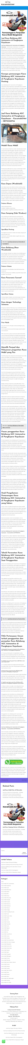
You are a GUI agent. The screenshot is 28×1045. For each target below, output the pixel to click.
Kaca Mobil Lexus (5, 936)
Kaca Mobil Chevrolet (6, 897)
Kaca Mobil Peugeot (6, 954)
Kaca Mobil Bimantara (6, 889)
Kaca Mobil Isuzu (5, 925)
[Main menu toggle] (25, 3)
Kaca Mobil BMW (5, 891)
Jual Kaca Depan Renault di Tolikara (9, 862)
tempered (3, 271)
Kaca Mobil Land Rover (6, 934)
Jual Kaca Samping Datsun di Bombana (13, 827)
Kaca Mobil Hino (5, 919)
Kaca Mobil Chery (5, 895)
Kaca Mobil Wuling (5, 980)
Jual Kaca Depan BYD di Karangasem (9, 870)
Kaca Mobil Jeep (5, 930)
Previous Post (4, 780)
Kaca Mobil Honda (5, 921)
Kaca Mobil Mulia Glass (6, 948)
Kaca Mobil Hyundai (5, 923)
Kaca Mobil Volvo (5, 976)
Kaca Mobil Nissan (5, 950)
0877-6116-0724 (16, 1016)
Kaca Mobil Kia (4, 932)
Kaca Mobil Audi (5, 887)
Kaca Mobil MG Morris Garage (8, 942)
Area (2, 881)
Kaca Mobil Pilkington (6, 956)
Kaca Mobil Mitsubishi (6, 944)
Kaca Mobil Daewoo (5, 903)
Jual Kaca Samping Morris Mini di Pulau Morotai (12, 864)
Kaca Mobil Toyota (5, 974)
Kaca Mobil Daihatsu (6, 905)
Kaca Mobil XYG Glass (6, 982)
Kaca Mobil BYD (5, 893)
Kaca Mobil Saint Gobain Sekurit (8, 962)
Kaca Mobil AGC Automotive (7, 883)
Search (2, 850)
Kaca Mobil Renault (5, 960)
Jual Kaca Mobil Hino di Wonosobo (12, 790)
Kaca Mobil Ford (5, 913)
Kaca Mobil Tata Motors (6, 970)
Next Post (24, 780)
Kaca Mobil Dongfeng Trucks (7, 911)
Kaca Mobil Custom (5, 901)
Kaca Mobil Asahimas (6, 885)
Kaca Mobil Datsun (5, 907)
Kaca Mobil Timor (5, 972)
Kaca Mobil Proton (5, 958)
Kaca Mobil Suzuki (5, 968)
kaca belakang (20, 253)
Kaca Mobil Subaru (5, 966)
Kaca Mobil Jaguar (5, 927)
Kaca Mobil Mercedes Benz (7, 940)
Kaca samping (4, 216)
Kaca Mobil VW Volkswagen (7, 978)
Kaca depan (4, 187)
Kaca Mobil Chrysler (5, 899)
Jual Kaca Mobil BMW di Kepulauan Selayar (11, 872)
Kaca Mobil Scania (5, 964)
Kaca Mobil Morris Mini (6, 946)
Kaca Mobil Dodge (5, 909)
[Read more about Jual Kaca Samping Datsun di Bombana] (14, 814)
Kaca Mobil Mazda (5, 938)
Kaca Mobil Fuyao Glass (6, 915)
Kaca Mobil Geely (5, 917)
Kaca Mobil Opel (5, 952)
